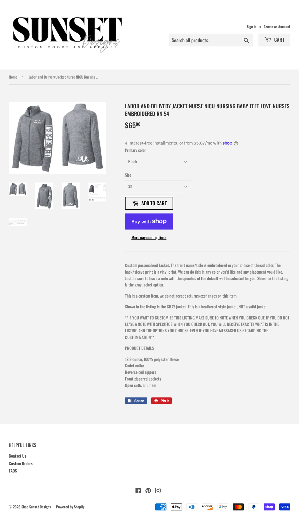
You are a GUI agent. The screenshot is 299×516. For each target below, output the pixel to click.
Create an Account (277, 26)
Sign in (251, 26)
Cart (278, 39)
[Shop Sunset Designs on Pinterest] (148, 491)
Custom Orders (21, 463)
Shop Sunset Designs (36, 507)
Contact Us (17, 456)
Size (128, 175)
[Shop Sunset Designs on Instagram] (158, 491)
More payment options (148, 237)
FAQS (13, 471)
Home (13, 77)
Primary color (135, 150)
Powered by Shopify (70, 507)
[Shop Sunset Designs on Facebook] (138, 491)
